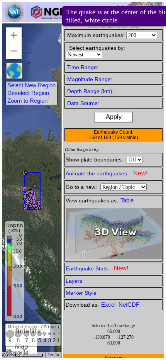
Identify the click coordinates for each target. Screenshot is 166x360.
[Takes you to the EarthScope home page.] (35, 19)
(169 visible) (125, 137)
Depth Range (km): (90, 91)
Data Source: (83, 103)
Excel (109, 305)
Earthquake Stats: (97, 268)
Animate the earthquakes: (106, 173)
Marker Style (81, 293)
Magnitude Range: (89, 79)
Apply (114, 117)
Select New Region (31, 85)
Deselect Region (28, 93)
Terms (53, 355)
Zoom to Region (27, 101)
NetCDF (129, 305)
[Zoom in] (14, 35)
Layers (74, 281)
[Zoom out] (14, 51)
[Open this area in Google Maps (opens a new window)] (17, 353)
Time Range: (82, 67)
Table (127, 200)
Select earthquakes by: (97, 48)
